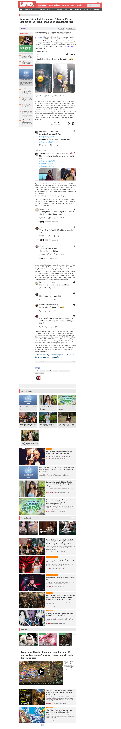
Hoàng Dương (49, 492)
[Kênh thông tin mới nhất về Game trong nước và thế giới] (27, 4)
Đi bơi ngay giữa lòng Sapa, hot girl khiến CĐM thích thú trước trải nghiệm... (48, 426)
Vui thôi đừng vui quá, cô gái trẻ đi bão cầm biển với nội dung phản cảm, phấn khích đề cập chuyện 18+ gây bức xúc (60, 542)
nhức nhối (61, 370)
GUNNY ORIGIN (28, 9)
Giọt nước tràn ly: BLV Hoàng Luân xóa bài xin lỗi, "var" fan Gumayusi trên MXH (26, 106)
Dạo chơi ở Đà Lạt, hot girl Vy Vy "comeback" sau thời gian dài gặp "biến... (67, 426)
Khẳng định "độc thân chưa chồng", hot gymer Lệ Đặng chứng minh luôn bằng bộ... (30, 443)
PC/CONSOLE (87, 9)
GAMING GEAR (68, 9)
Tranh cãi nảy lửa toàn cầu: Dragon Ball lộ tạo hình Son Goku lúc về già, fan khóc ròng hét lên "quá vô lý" (27, 122)
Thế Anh (48, 511)
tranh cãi (55, 370)
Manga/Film (55, 606)
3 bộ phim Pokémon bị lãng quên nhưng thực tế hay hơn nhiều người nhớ (60, 711)
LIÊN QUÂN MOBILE (44, 9)
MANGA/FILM (65, 5)
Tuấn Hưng (48, 703)
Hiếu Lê (40, 478)
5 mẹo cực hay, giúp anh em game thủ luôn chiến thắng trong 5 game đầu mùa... (67, 408)
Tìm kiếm (99, 5)
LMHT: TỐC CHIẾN (57, 9)
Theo (55, 362)
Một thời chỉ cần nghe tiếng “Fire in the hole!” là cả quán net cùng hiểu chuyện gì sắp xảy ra (60, 692)
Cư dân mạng (38, 37)
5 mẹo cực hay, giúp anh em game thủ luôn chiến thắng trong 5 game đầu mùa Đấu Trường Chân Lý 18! (60, 502)
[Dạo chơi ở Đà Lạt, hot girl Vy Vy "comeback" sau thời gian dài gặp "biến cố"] (67, 417)
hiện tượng (49, 370)
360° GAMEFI (97, 9)
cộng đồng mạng (39, 373)
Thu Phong (48, 606)
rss (101, 2)
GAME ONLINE (78, 9)
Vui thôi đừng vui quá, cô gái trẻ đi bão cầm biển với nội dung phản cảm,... (28, 426)
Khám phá (54, 458)
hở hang (43, 370)
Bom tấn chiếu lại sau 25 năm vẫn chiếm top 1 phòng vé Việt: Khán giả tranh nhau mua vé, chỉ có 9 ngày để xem (60, 597)
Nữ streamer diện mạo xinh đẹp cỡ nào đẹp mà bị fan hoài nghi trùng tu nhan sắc (27, 56)
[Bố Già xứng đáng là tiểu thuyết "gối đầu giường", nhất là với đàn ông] (32, 456)
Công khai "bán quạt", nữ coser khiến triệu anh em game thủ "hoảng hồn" (27, 62)
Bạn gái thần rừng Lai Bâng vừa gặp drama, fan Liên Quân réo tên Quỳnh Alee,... (47, 408)
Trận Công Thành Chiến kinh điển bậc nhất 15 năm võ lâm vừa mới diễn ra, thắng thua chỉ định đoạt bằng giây (47, 655)
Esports (53, 568)
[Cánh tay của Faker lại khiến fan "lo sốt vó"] (32, 582)
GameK (23, 15)
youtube (98, 2)
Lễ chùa (68, 370)
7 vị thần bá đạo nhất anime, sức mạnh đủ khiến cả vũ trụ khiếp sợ (60, 614)
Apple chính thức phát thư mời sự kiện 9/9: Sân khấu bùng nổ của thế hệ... (28, 408)
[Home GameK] (21, 9)
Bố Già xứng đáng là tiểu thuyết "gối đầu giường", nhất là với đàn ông (59, 452)
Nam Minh (48, 458)
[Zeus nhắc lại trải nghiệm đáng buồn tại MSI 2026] (32, 564)
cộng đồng (70, 46)
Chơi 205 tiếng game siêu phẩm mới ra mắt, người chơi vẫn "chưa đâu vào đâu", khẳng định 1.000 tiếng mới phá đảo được (26, 91)
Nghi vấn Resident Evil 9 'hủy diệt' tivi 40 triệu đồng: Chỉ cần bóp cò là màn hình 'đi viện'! (27, 99)
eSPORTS (50, 5)
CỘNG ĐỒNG (79, 5)
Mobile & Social (33, 15)
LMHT (35, 9)
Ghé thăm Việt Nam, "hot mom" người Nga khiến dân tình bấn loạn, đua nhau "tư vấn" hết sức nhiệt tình (26, 48)
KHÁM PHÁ (57, 5)
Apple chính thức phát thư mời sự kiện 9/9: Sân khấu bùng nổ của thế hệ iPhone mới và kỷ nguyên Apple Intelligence (26, 82)
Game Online (55, 703)
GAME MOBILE (42, 5)
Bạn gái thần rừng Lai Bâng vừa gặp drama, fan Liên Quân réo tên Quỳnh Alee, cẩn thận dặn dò (59, 484)
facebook (95, 2)
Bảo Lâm (48, 623)
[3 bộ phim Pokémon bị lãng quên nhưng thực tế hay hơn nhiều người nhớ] (32, 715)
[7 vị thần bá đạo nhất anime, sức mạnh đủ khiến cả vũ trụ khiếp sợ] (32, 618)
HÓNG (72, 5)
